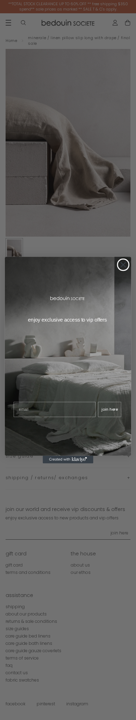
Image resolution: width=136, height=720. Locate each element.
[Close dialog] (123, 265)
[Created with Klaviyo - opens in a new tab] (68, 459)
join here (109, 409)
